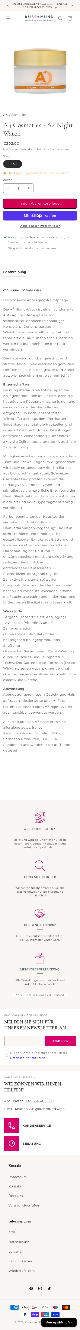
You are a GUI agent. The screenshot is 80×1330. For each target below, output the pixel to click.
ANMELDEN (60, 1041)
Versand (25, 149)
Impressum (18, 1177)
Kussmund (32, 1322)
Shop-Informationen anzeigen (32, 248)
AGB (12, 1232)
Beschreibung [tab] (14, 272)
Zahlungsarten (20, 1261)
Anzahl (8, 180)
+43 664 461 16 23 (39, 1101)
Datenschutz (19, 1242)
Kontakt (15, 1186)
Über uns (16, 1196)
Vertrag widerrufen (24, 1205)
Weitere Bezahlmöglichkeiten (40, 225)
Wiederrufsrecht (22, 1271)
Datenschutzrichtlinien (27, 1058)
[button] (8, 18)
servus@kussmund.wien (44, 1109)
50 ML (13, 164)
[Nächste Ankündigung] (72, 5)
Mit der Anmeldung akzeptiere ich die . (39, 1055)
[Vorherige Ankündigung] (8, 5)
